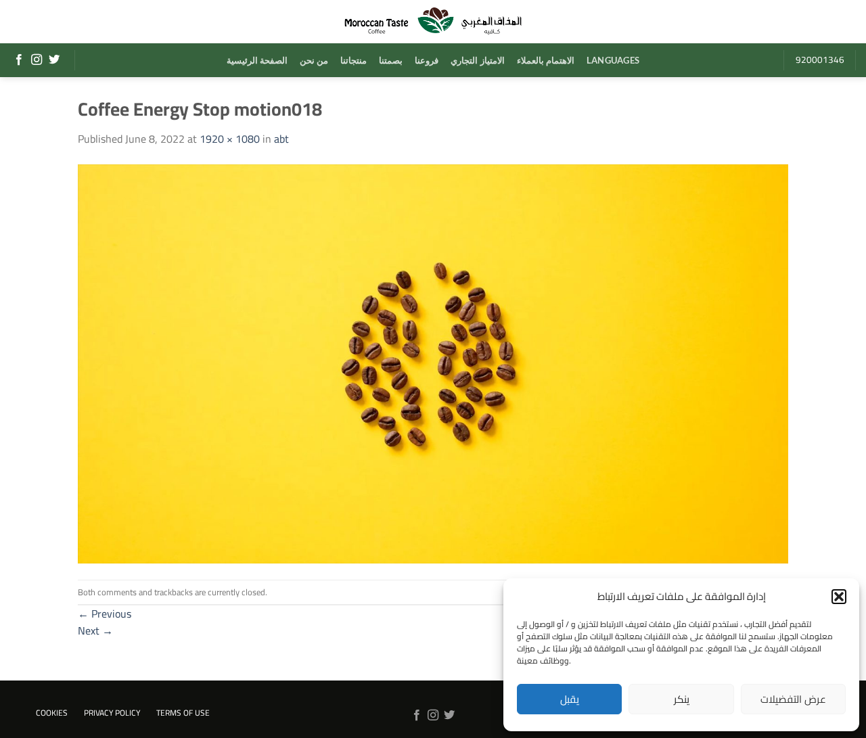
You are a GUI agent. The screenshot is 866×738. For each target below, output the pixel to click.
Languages (613, 60)
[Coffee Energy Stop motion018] (433, 362)
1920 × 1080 (230, 139)
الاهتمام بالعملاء (545, 60)
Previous (104, 613)
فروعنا (426, 60)
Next (95, 630)
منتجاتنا (353, 60)
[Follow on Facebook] (19, 60)
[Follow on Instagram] (36, 60)
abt (281, 139)
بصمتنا (391, 60)
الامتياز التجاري (477, 60)
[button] (839, 596)
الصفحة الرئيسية (257, 60)
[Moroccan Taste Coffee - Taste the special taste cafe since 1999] (433, 21)
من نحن (314, 60)
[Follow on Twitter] (54, 60)
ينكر (681, 699)
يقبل (569, 699)
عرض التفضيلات (792, 699)
